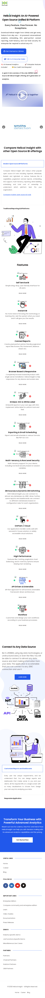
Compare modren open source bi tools (17, 195)
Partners (6, 956)
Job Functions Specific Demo (14, 939)
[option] (22, 127)
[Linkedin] (11, 885)
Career (5, 868)
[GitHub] (23, 885)
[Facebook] (5, 885)
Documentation (9, 918)
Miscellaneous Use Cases (12, 943)
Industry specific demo (12, 935)
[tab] (22, 163)
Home (5, 863)
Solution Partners (9, 964)
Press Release (8, 922)
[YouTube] (17, 885)
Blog (4, 872)
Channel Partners (9, 960)
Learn (5, 909)
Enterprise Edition (9, 901)
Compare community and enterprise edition (20, 905)
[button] (22, 95)
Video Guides (8, 914)
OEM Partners (8, 968)
